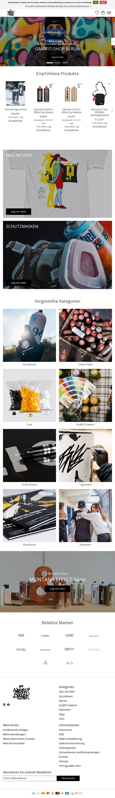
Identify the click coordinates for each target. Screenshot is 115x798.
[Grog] (69, 636)
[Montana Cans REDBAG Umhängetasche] (99, 93)
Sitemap (63, 761)
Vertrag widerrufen (70, 765)
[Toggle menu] (109, 13)
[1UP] (21, 636)
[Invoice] (38, 793)
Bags (62, 714)
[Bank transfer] (33, 793)
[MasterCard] (57, 793)
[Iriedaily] (21, 650)
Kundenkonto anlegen (15, 729)
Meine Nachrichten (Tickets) (19, 738)
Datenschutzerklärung (71, 743)
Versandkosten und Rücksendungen (79, 752)
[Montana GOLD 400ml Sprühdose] (71, 93)
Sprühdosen (29, 364)
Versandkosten (16, 120)
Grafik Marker (29, 484)
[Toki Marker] (69, 663)
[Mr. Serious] (94, 650)
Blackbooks (29, 544)
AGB (61, 734)
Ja (96, 2)
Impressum (65, 729)
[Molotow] (45, 650)
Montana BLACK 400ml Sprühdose (43, 111)
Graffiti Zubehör (85, 424)
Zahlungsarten (67, 747)
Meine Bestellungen (14, 734)
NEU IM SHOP (67, 691)
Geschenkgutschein (16, 109)
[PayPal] (43, 793)
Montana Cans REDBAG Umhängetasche (99, 112)
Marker (63, 700)
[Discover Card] (72, 793)
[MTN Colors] (45, 663)
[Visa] (62, 793)
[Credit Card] (53, 793)
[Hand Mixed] (94, 636)
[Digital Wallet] (78, 793)
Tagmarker (85, 484)
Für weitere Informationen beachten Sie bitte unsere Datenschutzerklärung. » (58, 6)
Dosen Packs (85, 364)
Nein (103, 2)
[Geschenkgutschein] (15, 93)
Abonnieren (68, 778)
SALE (62, 718)
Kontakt (63, 756)
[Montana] (69, 650)
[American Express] (67, 793)
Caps (29, 424)
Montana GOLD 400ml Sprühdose (71, 111)
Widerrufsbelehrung (70, 738)
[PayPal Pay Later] (48, 793)
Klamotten (85, 544)
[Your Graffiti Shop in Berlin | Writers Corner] (11, 13)
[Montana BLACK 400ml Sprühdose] (43, 93)
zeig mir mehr (57, 57)
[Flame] (45, 636)
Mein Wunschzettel (14, 743)
